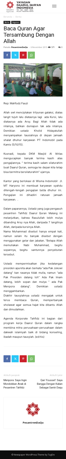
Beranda (8, 16)
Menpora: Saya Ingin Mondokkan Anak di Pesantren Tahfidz (15, 384)
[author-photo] (33, 417)
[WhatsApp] (31, 55)
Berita (18, 16)
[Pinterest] (23, 55)
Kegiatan (15, 22)
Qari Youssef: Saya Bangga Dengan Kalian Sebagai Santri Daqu (49, 384)
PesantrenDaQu (19, 47)
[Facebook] (7, 55)
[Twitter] (15, 55)
